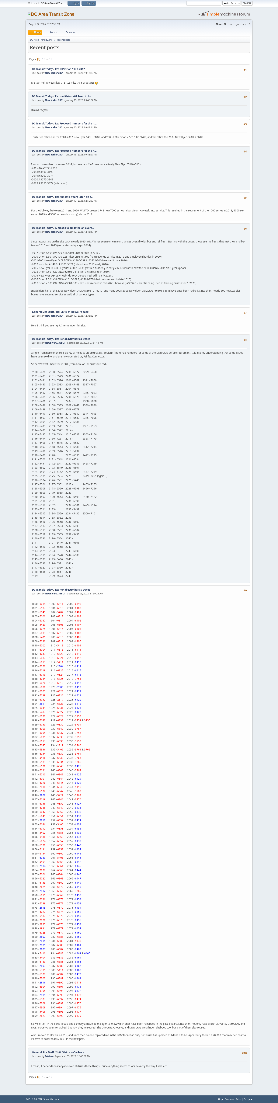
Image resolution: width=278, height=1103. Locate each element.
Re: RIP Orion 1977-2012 (70, 69)
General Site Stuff (43, 312)
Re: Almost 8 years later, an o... (74, 197)
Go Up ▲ (248, 1099)
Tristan (49, 1056)
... (47, 59)
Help (220, 1099)
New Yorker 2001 (54, 73)
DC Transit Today (42, 69)
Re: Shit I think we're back (72, 312)
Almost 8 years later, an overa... (75, 228)
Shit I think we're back (70, 1052)
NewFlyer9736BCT (55, 342)
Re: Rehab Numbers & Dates (72, 339)
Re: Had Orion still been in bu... (74, 96)
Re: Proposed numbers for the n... (76, 123)
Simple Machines (51, 1099)
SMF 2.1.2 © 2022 (34, 1099)
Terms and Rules (233, 1099)
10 (50, 59)
